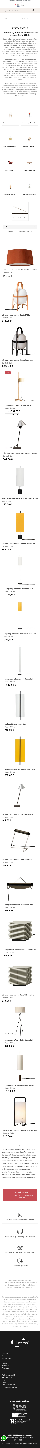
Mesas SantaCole (29, 170)
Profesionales (6, 1358)
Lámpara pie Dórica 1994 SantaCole (19, 1085)
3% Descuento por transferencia (20, 1219)
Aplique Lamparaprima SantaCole (19, 904)
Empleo (4, 1363)
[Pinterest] (15, 1392)
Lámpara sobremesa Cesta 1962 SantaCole (15, 315)
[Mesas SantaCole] (29, 163)
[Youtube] (29, 1392)
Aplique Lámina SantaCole (15, 724)
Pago (4, 1380)
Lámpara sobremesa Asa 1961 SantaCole (20, 1130)
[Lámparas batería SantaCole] (10, 187)
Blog (3, 1361)
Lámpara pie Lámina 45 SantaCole (19, 589)
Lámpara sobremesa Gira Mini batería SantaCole (17, 814)
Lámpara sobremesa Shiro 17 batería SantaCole (17, 995)
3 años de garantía (20, 1266)
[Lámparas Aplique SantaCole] (29, 140)
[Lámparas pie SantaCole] (29, 116)
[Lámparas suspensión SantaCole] (10, 140)
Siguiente (36, 1146)
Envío (4, 1382)
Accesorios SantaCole (20, 218)
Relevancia (8, 227)
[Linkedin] (20, 1392)
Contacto (5, 1353)
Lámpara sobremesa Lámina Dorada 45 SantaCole (18, 543)
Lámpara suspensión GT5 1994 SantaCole (20, 270)
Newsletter (5, 1365)
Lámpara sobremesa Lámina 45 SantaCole (20, 498)
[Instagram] (24, 1392)
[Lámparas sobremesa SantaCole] (10, 116)
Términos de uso (7, 1377)
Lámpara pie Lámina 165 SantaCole (19, 679)
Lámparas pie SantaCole (29, 123)
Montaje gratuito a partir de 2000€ (20, 1252)
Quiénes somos (7, 1356)
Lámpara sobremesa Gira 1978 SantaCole (20, 453)
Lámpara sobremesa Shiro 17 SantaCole (20, 950)
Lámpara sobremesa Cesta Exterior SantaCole (17, 360)
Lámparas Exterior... (29, 194)
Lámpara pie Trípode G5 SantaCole (19, 1040)
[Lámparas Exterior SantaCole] (29, 187)
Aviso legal (5, 1368)
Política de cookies (8, 1385)
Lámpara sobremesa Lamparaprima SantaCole (17, 859)
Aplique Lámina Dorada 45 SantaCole (20, 769)
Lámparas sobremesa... (10, 123)
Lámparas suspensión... (10, 146)
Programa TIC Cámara (9, 1387)
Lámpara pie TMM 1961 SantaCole (18, 405)
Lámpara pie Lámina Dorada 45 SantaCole (20, 634)
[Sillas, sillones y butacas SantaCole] (10, 163)
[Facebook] (11, 1392)
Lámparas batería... (11, 194)
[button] (20, 1195)
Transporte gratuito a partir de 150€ (20, 1237)
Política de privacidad (9, 1375)
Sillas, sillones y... (10, 170)
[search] (4, 10)
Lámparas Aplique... (29, 146)
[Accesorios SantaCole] (20, 211)
